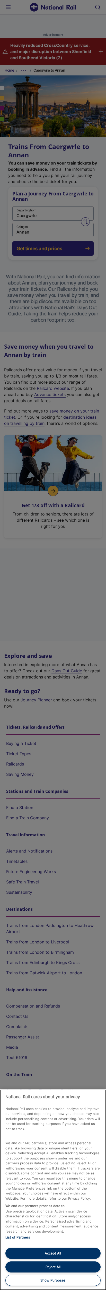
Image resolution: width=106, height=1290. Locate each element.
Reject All (53, 1267)
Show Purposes (53, 1280)
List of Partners (17, 1237)
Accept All (53, 1253)
